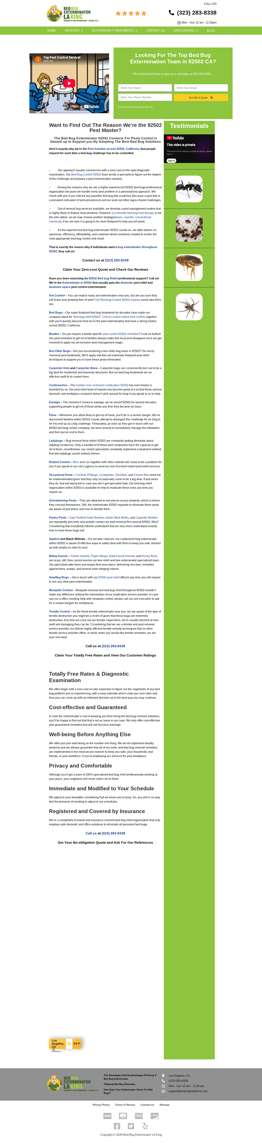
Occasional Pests (61, 474)
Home (51, 30)
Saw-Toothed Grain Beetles (86, 517)
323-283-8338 (202, 73)
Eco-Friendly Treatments (113, 30)
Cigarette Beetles (147, 517)
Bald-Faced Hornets (122, 556)
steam (118, 217)
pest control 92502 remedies (121, 333)
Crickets (81, 474)
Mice (76, 462)
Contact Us (155, 30)
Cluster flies (141, 474)
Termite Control (59, 611)
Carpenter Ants (59, 368)
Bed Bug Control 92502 (86, 174)
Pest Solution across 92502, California (113, 148)
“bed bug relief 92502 (86, 316)
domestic (126, 282)
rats (87, 462)
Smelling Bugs (59, 577)
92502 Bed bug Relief (103, 278)
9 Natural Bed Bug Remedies (119, 1084)
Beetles (54, 333)
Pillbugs (92, 474)
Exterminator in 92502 (77, 282)
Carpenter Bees (86, 368)
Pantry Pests (57, 517)
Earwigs (54, 402)
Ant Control (57, 295)
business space (59, 286)
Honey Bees (149, 556)
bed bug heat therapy (140, 212)
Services (72, 30)
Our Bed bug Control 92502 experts (117, 299)
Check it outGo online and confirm (123, 316)
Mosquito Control (61, 590)
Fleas (52, 415)
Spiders (54, 538)
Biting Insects (58, 556)
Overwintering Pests (62, 500)
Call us (91, 833)
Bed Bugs (56, 312)
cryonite (128, 217)
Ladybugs (56, 440)
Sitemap (164, 1104)
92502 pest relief (108, 577)
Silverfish (121, 474)
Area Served (184, 30)
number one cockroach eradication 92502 (102, 385)
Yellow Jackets (80, 556)
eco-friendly (119, 212)
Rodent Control (59, 462)
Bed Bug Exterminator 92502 (84, 138)
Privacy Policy (101, 1104)
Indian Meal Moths (117, 517)
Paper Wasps (99, 556)
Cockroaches (58, 385)
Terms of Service (125, 1104)
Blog (211, 30)
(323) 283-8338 (117, 260)
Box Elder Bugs (59, 351)
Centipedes (106, 474)
